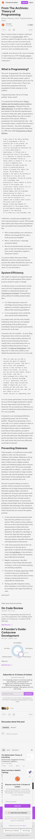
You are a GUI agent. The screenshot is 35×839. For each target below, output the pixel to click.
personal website (18, 37)
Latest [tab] (8, 750)
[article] (17, 760)
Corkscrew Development (18, 348)
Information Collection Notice (19, 699)
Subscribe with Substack (18, 813)
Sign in (31, 2)
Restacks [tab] (13, 727)
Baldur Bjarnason (7, 109)
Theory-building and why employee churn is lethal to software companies (16, 104)
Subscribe (24, 2)
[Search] (32, 750)
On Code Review (14, 552)
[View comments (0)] (9, 30)
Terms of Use (26, 698)
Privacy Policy (20, 820)
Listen (31, 25)
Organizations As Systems (10, 293)
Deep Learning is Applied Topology (10, 771)
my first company (25, 56)
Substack (8, 835)
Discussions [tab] (15, 750)
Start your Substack (13, 831)
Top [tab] (4, 750)
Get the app (26, 831)
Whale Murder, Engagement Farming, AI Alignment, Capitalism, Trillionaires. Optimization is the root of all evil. (13, 760)
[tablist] (9, 727)
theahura (8, 24)
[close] (29, 776)
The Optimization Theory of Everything (11, 756)
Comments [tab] (6, 727)
